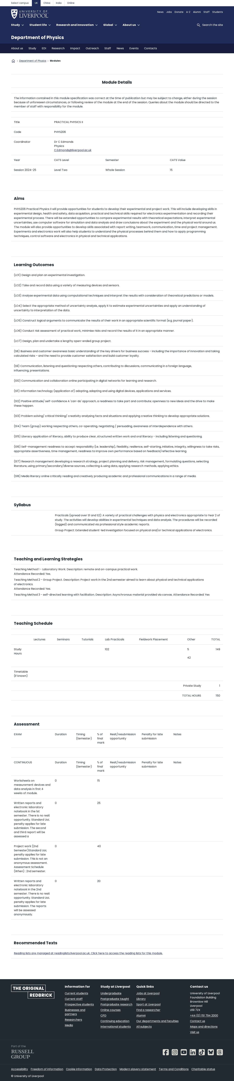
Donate (179, 12)
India (58, 3)
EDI (44, 48)
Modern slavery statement (138, 1069)
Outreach (92, 48)
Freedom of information (47, 1069)
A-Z (188, 12)
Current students (76, 993)
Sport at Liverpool (148, 1004)
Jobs (169, 12)
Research (58, 48)
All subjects (144, 1027)
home (13, 61)
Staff (207, 12)
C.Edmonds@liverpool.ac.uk (72, 150)
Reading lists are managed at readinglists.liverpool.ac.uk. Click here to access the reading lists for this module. (88, 953)
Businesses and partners (75, 1012)
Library (141, 999)
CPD (103, 1016)
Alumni (197, 12)
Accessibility (19, 1069)
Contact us (197, 1021)
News (160, 12)
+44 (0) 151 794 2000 (204, 1016)
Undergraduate (110, 993)
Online (70, 3)
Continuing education (114, 1021)
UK (36, 3)
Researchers (73, 1020)
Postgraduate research (116, 1004)
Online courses (110, 1010)
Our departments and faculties (157, 1021)
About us (17, 48)
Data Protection (106, 1069)
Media (69, 1025)
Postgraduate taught (114, 999)
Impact (75, 48)
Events (134, 48)
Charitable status (203, 1069)
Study (32, 48)
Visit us (194, 1032)
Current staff (74, 999)
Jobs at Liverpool (148, 993)
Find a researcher (148, 1010)
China (46, 3)
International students (115, 1027)
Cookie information (79, 1069)
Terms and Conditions (174, 1069)
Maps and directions (204, 1027)
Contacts (150, 48)
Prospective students (79, 1004)
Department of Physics (37, 37)
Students (217, 12)
